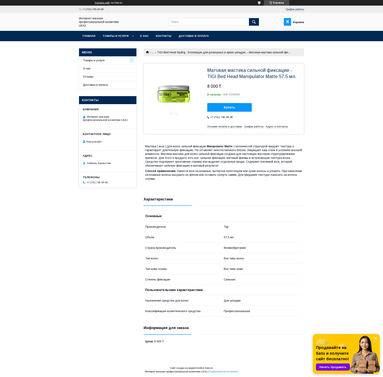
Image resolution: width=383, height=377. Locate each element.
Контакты (163, 35)
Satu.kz (209, 368)
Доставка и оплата (194, 35)
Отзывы (88, 76)
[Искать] (254, 22)
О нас (144, 35)
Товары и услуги (116, 35)
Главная (89, 35)
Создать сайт (102, 2)
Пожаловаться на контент (223, 371)
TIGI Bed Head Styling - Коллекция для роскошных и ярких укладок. (201, 52)
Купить (229, 107)
